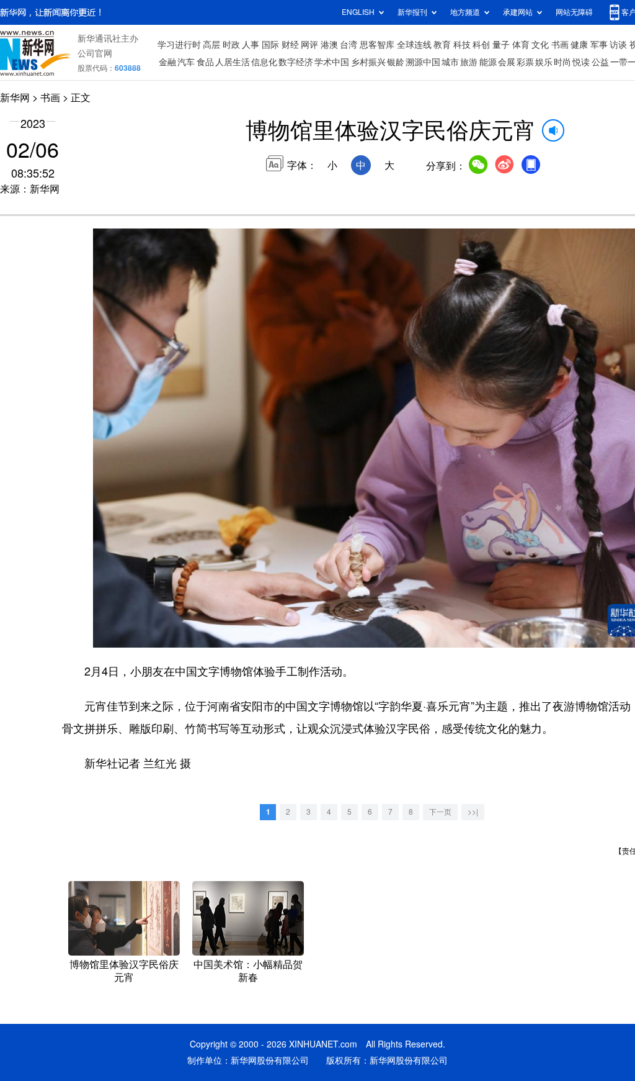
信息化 (264, 62)
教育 (442, 44)
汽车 (186, 62)
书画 (560, 44)
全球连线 (414, 44)
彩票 (525, 62)
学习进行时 (179, 44)
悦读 (581, 62)
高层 (211, 44)
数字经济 (295, 62)
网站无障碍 (574, 12)
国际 (270, 44)
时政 (231, 44)
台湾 (348, 44)
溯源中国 (423, 62)
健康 (579, 44)
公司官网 (95, 53)
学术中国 (331, 62)
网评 (309, 44)
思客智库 (377, 44)
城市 (450, 62)
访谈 (618, 44)
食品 (205, 62)
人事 (250, 44)
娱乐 (544, 62)
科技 (462, 44)
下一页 (440, 812)
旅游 (468, 62)
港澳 (329, 44)
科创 (481, 44)
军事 (599, 44)
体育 (521, 44)
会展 (506, 62)
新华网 (15, 97)
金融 (167, 62)
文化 (540, 44)
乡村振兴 (368, 62)
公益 (600, 62)
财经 (290, 44)
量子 (501, 44)
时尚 (562, 62)
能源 (488, 62)
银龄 (395, 62)
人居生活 (232, 62)
